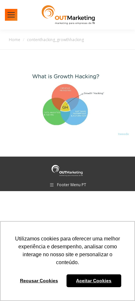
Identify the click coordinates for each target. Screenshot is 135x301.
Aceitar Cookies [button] (93, 280)
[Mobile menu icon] (11, 15)
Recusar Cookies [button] (39, 280)
